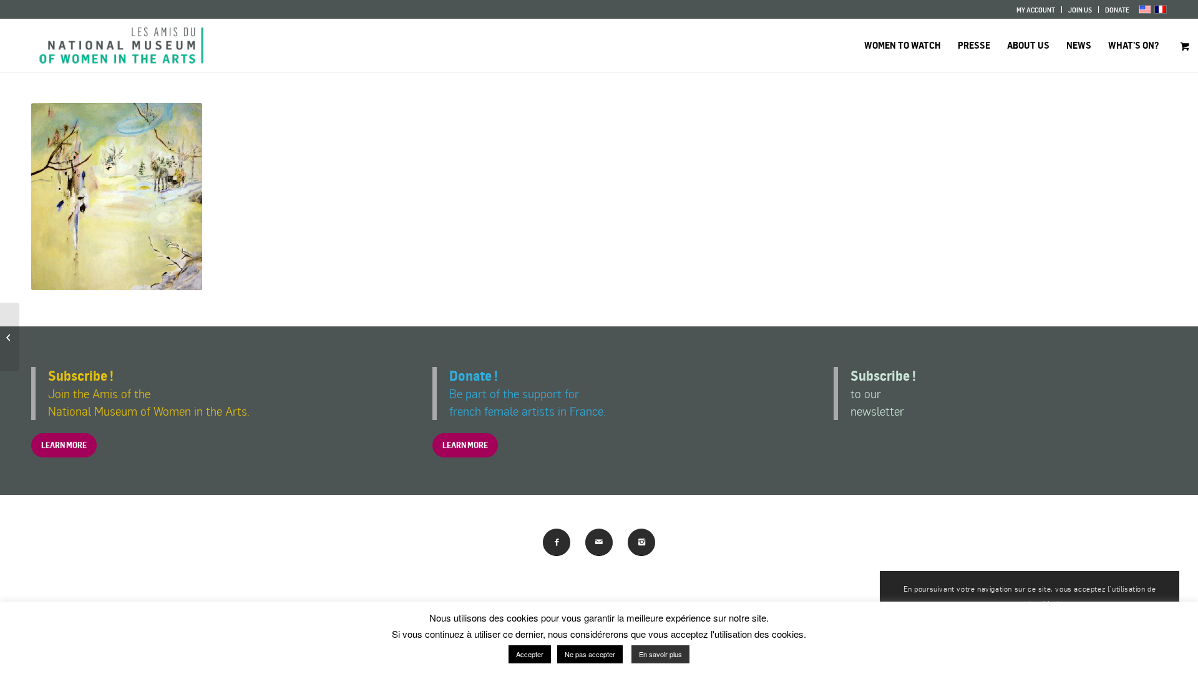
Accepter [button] (529, 654)
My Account (1035, 10)
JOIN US (1080, 10)
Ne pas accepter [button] (590, 654)
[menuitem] (1036, 9)
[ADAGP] (9, 337)
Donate (1117, 10)
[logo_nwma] (121, 45)
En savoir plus (660, 654)
